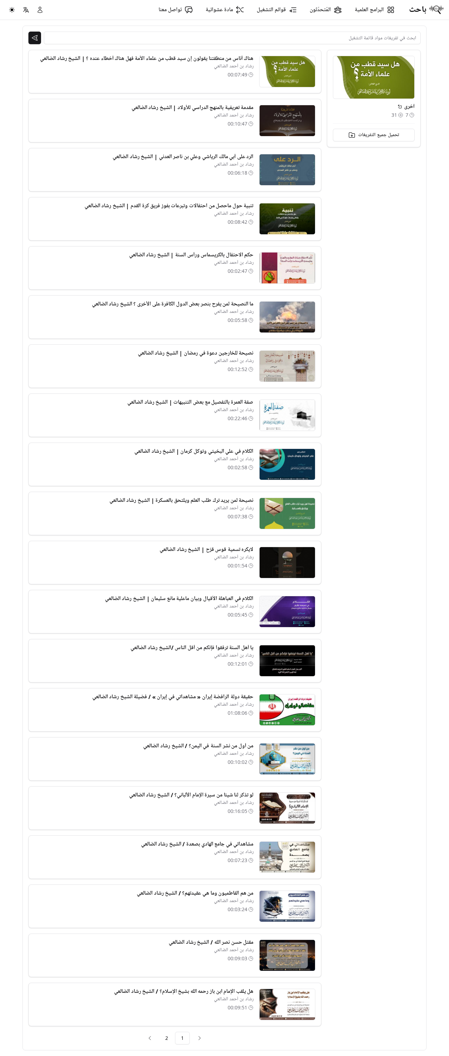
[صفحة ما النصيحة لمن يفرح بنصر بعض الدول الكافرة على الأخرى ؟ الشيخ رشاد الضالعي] (287, 317)
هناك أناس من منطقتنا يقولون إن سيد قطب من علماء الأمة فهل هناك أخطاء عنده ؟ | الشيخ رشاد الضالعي (146, 58)
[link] (199, 1038)
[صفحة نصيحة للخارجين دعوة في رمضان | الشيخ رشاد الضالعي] (287, 366)
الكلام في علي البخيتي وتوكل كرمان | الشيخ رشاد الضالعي (193, 451)
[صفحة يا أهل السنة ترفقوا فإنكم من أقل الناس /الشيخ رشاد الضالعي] (287, 661)
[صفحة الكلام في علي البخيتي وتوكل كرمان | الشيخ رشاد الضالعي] (287, 464)
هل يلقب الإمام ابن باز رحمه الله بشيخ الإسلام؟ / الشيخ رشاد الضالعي (183, 991)
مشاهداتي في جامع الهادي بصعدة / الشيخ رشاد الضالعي (197, 844)
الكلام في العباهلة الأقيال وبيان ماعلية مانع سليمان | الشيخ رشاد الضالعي (179, 598)
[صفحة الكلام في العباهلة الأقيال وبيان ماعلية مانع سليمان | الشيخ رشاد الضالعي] (287, 611)
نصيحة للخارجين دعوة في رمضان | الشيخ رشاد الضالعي (196, 353)
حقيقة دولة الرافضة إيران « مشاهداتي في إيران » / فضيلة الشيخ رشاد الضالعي (173, 697)
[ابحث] (34, 38)
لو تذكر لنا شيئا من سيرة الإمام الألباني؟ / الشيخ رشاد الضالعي (191, 795)
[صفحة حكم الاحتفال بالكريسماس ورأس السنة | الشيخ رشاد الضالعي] (287, 268)
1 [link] (182, 1038)
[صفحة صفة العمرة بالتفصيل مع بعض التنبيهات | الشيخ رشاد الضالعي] (287, 415)
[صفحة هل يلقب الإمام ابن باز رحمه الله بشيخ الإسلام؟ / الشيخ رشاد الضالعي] (287, 1004)
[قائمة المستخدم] (40, 10)
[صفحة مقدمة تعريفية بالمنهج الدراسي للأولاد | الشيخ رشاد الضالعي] (287, 120)
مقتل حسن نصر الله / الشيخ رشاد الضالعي (211, 942)
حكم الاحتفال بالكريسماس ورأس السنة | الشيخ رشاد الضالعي (191, 255)
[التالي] (149, 1038)
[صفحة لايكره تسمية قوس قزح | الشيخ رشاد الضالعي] (287, 562)
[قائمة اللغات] (26, 10)
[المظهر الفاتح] (12, 10)
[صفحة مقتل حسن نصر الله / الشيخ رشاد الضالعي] (287, 955)
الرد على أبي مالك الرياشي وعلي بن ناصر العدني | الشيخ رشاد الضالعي (183, 157)
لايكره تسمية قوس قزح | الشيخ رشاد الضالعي (206, 549)
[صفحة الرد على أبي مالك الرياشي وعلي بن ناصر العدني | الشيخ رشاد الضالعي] (287, 170)
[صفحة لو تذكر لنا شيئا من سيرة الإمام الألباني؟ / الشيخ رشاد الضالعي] (287, 808)
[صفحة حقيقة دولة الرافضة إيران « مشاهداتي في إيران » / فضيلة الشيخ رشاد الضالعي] (287, 710)
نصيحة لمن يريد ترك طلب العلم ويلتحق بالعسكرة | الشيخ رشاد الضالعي (181, 500)
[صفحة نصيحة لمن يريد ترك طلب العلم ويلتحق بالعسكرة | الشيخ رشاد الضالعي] (287, 513)
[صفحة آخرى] (400, 106)
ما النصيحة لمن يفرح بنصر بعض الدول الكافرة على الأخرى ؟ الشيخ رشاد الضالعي (173, 304)
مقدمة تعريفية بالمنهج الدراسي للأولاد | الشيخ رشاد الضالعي (193, 107)
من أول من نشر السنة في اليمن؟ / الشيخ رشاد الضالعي (198, 746)
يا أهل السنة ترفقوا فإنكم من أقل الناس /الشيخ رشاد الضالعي (191, 648)
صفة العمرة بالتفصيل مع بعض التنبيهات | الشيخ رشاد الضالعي (190, 402)
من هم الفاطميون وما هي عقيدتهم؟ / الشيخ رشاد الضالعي (195, 893)
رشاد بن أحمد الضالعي (234, 66)
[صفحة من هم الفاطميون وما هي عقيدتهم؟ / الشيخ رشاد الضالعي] (287, 906)
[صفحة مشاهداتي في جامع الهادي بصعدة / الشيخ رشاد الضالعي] (287, 857)
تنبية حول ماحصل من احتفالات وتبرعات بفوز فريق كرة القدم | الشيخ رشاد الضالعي (169, 206)
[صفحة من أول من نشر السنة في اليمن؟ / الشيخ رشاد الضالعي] (287, 759)
